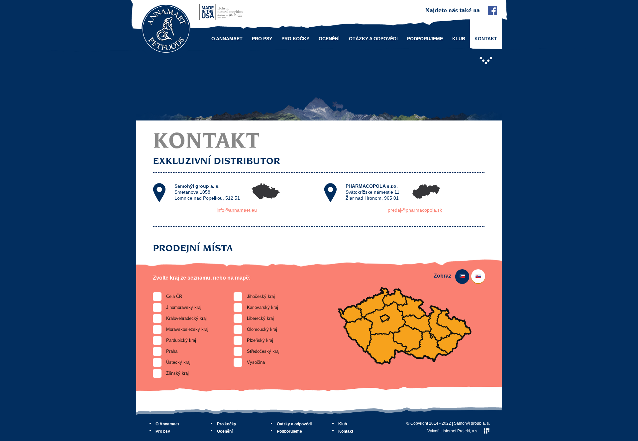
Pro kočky (295, 38)
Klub (458, 38)
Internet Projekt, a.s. (460, 431)
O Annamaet (227, 38)
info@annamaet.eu (237, 210)
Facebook (492, 10)
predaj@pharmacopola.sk (415, 210)
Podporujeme (425, 38)
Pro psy (262, 38)
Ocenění (329, 38)
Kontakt (486, 38)
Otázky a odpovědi (373, 38)
